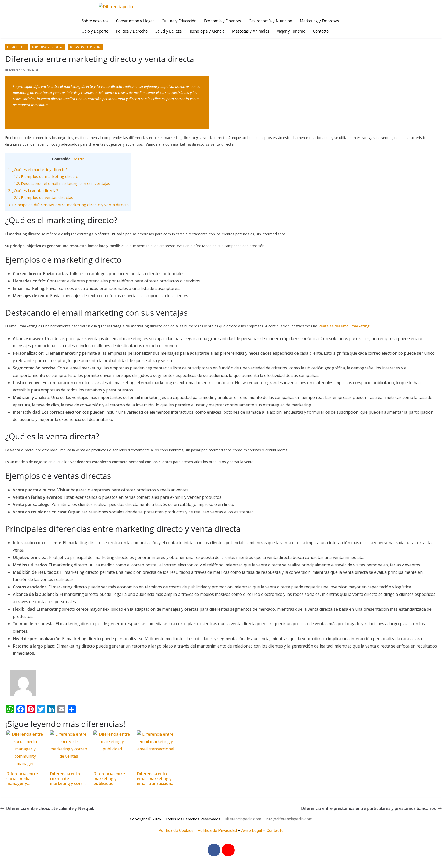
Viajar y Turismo (291, 31)
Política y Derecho (132, 31)
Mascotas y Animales (250, 31)
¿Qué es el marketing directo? (38, 169)
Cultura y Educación (179, 20)
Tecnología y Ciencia (206, 31)
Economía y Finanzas (222, 20)
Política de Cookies (175, 830)
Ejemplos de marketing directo (46, 176)
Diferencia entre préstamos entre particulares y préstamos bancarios (368, 808)
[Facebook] (214, 850)
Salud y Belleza (168, 31)
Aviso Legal (251, 830)
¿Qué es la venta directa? (33, 190)
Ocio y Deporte (95, 31)
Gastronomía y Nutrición (270, 20)
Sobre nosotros (95, 20)
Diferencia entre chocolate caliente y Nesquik (50, 808)
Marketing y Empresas (319, 20)
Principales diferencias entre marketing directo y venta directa (68, 204)
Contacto (321, 31)
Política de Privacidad (217, 830)
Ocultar (78, 159)
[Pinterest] (228, 850)
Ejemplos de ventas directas (43, 197)
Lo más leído (16, 47)
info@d (272, 819)
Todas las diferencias (85, 47)
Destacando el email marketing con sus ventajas (62, 183)
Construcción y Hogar (135, 20)
